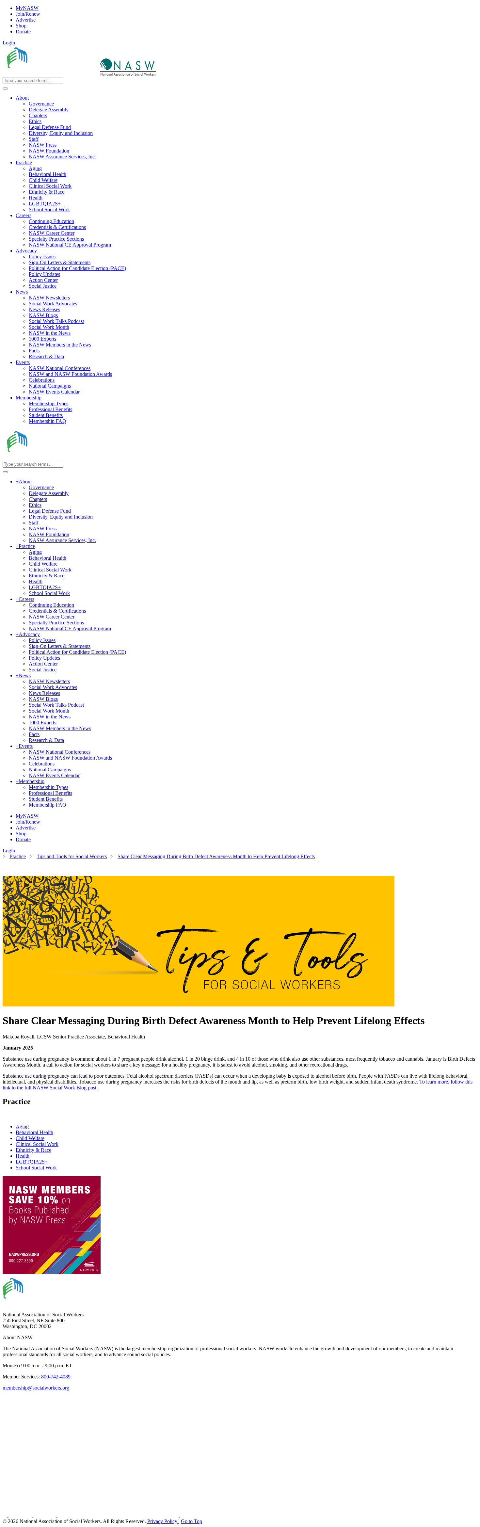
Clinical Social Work (37, 1144)
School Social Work (36, 1167)
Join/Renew (28, 14)
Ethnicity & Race (33, 1150)
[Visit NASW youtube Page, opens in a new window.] (45, 1515)
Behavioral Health (34, 1132)
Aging (22, 1126)
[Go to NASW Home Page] (51, 74)
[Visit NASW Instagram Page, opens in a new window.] (118, 1515)
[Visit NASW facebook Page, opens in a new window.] (5, 1515)
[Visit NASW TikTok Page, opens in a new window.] (191, 1515)
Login (9, 42)
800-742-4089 (56, 1376)
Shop (21, 25)
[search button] (5, 88)
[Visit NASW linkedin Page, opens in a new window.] (20, 1515)
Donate (23, 31)
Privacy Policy (163, 1521)
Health (22, 1156)
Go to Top (191, 1521)
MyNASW (27, 8)
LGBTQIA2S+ (32, 1162)
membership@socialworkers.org (36, 1387)
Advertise (26, 20)
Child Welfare (30, 1138)
